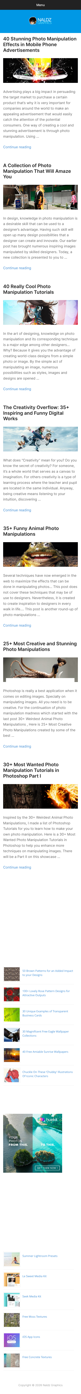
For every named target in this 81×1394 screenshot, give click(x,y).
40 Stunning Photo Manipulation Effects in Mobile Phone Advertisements (39, 44)
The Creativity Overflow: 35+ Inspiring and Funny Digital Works (36, 413)
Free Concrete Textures (37, 1357)
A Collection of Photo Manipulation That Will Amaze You (37, 171)
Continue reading (17, 147)
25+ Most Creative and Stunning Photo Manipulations (40, 646)
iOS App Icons (31, 1337)
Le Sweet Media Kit (34, 1276)
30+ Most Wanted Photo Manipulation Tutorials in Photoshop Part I (31, 770)
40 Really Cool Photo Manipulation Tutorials (28, 289)
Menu (40, 5)
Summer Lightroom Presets (39, 1256)
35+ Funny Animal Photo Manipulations (31, 531)
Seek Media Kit (31, 1296)
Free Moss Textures (34, 1317)
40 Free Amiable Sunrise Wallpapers (45, 1052)
